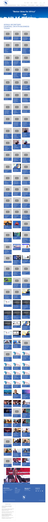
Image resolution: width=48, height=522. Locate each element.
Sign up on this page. (27, 490)
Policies (18, 5)
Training (37, 5)
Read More (4, 492)
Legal (44, 500)
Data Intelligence (23, 5)
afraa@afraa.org (37, 489)
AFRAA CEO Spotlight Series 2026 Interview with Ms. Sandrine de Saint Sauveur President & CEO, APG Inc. (8, 510)
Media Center (42, 5)
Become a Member (17, 489)
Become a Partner (17, 490)
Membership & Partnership (12, 5)
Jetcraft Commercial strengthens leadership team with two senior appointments (7, 507)
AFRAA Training (17, 491)
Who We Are (16, 492)
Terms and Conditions (41, 500)
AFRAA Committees (31, 5)
